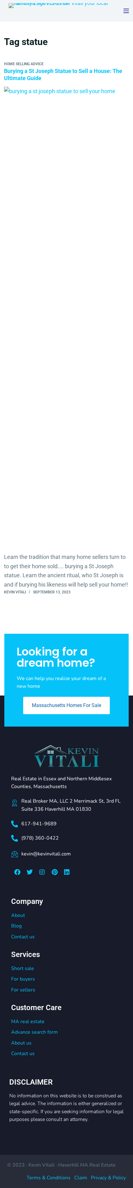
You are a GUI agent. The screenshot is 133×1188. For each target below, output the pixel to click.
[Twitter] (30, 872)
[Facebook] (17, 872)
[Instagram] (42, 872)
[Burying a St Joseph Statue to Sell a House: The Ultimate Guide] (66, 319)
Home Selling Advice (24, 64)
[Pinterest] (54, 872)
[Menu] (126, 11)
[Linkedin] (67, 872)
